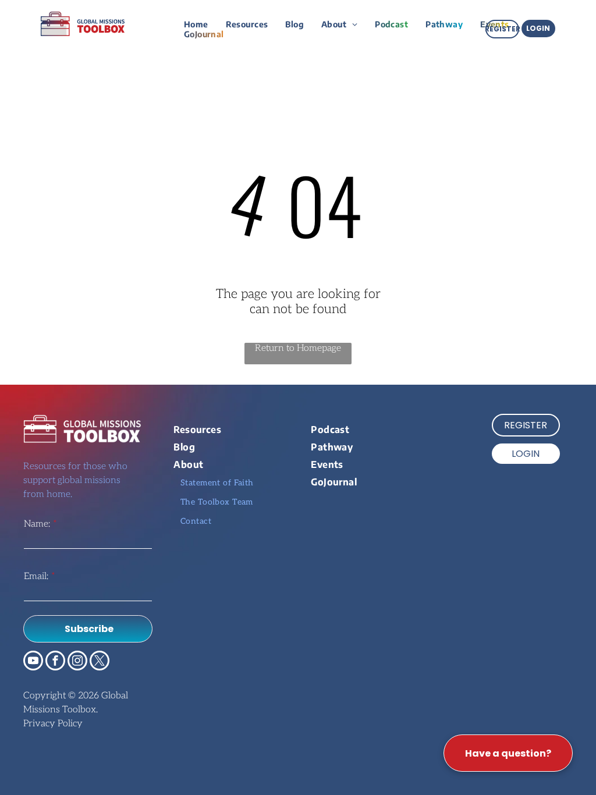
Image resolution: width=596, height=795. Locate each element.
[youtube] (33, 662)
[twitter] (99, 662)
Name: (37, 524)
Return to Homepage (298, 348)
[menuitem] (196, 24)
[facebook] (55, 662)
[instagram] (77, 662)
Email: (36, 576)
